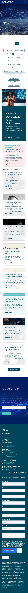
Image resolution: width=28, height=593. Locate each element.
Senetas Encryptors (14, 85)
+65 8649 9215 (8, 451)
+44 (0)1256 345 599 (9, 456)
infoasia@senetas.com (9, 452)
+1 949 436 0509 (8, 468)
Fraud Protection (17, 585)
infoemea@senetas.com (10, 458)
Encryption (11, 57)
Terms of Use (13, 584)
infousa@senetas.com (9, 469)
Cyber (20, 47)
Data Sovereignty (19, 54)
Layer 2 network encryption (14, 64)
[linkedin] (7, 429)
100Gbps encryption (11, 47)
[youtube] (4, 429)
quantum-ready (10, 74)
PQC (22, 71)
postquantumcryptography (11, 71)
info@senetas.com (8, 446)
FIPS (18, 57)
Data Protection (19, 50)
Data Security (8, 54)
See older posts (14, 369)
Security (20, 74)
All (17, 43)
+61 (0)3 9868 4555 (9, 445)
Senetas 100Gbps (14, 81)
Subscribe (5, 587)
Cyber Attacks (8, 50)
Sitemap (9, 585)
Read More (17, 137)
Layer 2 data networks (14, 61)
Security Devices (14, 78)
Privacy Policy (20, 582)
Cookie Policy (5, 584)
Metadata (14, 68)
